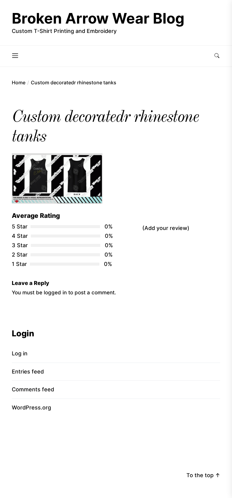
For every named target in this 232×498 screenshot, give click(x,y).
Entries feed (28, 371)
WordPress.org (31, 407)
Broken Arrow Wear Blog (98, 18)
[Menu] (15, 56)
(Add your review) (165, 228)
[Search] (217, 56)
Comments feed (33, 389)
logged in (55, 292)
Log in (19, 353)
